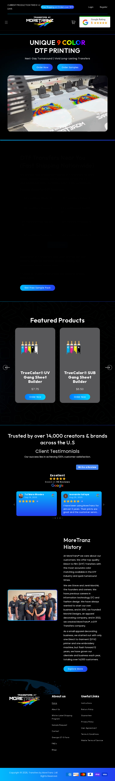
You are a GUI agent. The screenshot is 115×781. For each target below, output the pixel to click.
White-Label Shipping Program (62, 717)
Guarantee (86, 716)
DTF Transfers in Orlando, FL (77, 235)
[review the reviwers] (53, 496)
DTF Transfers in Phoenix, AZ (38, 235)
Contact (55, 731)
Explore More (75, 668)
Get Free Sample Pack (38, 287)
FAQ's (54, 744)
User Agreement (89, 728)
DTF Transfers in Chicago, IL (38, 208)
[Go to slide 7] (57, 518)
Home (54, 703)
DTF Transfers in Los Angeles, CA (76, 210)
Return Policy (87, 709)
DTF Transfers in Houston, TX (76, 221)
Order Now (42, 67)
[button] (6, 22)
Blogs (54, 750)
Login (90, 7)
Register (104, 7)
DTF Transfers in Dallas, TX (76, 198)
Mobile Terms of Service (92, 740)
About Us (56, 709)
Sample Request (59, 725)
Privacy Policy (87, 722)
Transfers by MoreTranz (41, 772)
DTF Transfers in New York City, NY (38, 223)
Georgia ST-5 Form (60, 738)
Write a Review (87, 467)
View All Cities (57, 244)
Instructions (86, 703)
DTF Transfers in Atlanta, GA (38, 198)
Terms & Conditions (90, 734)
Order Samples (70, 67)
